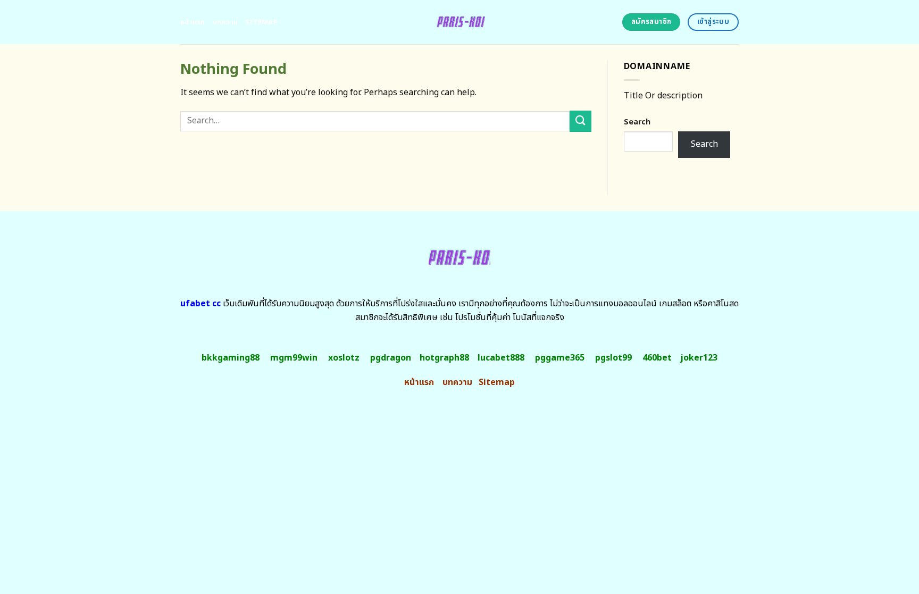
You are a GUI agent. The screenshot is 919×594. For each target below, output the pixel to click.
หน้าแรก (192, 22)
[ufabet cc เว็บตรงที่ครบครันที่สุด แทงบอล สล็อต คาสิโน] (459, 22)
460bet (657, 358)
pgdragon (390, 358)
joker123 (698, 358)
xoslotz (344, 358)
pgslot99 (613, 358)
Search (637, 122)
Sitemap (261, 22)
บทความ (225, 22)
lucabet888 (501, 358)
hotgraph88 (444, 358)
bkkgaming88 (231, 358)
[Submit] (580, 121)
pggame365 (559, 358)
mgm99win (294, 358)
